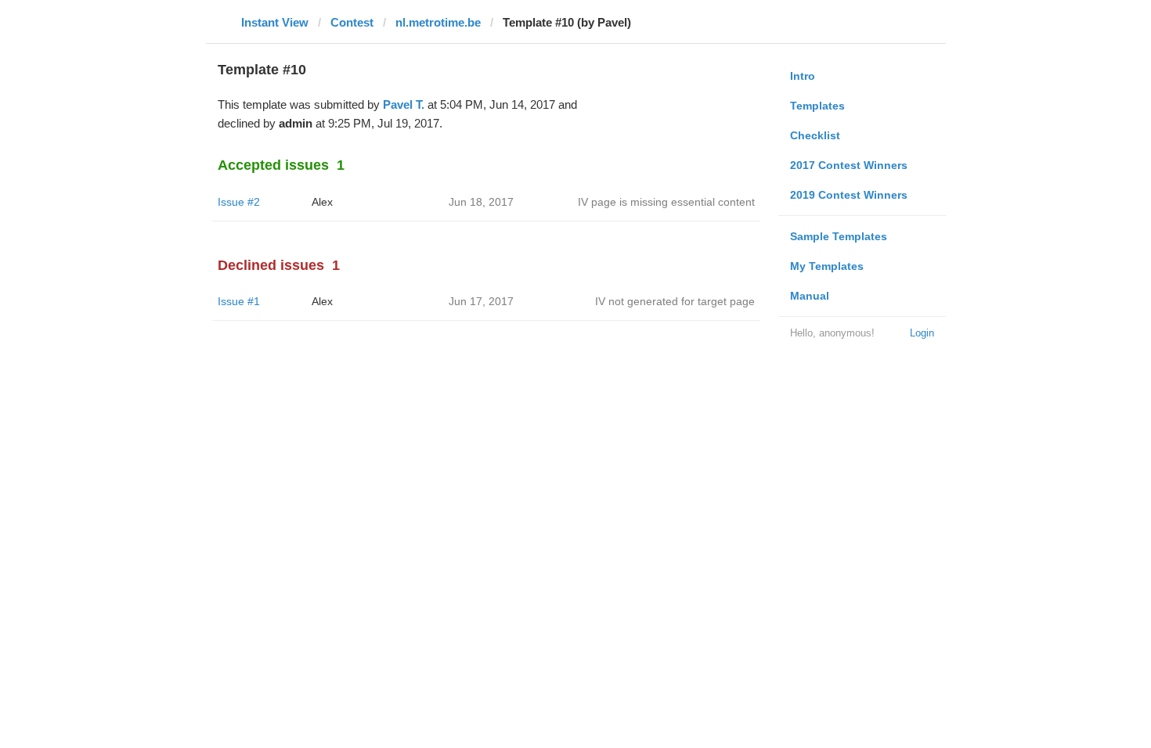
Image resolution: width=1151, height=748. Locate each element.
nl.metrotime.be (438, 22)
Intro (802, 76)
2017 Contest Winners (848, 165)
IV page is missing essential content (666, 202)
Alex (322, 202)
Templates (817, 105)
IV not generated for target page (675, 301)
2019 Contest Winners (848, 195)
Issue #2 (239, 202)
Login (922, 333)
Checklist (815, 135)
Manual (809, 295)
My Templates (827, 266)
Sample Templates (838, 236)
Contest (351, 22)
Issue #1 (239, 301)
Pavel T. (403, 104)
